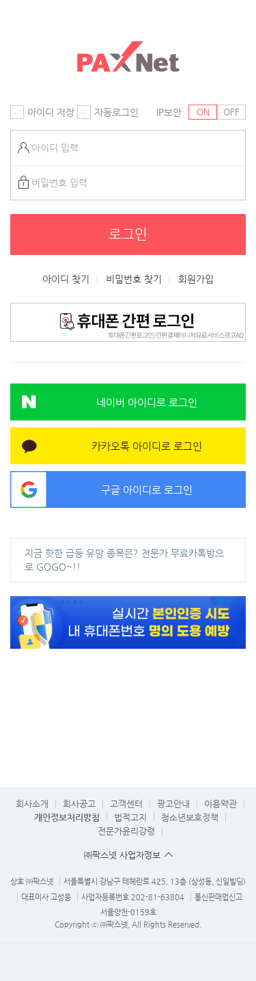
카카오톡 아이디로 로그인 (146, 446)
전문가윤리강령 (126, 831)
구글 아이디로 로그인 (147, 490)
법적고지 (130, 817)
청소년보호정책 (189, 817)
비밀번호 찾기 (134, 279)
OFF (231, 112)
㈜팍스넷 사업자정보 (122, 854)
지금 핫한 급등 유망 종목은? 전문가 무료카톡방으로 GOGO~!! (124, 560)
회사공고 (79, 803)
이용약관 (220, 803)
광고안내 (173, 803)
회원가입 (196, 279)
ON (203, 112)
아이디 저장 (50, 112)
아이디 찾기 (65, 279)
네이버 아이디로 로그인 (146, 402)
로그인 (128, 234)
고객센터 (126, 803)
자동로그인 (116, 112)
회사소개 (32, 803)
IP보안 (169, 112)
